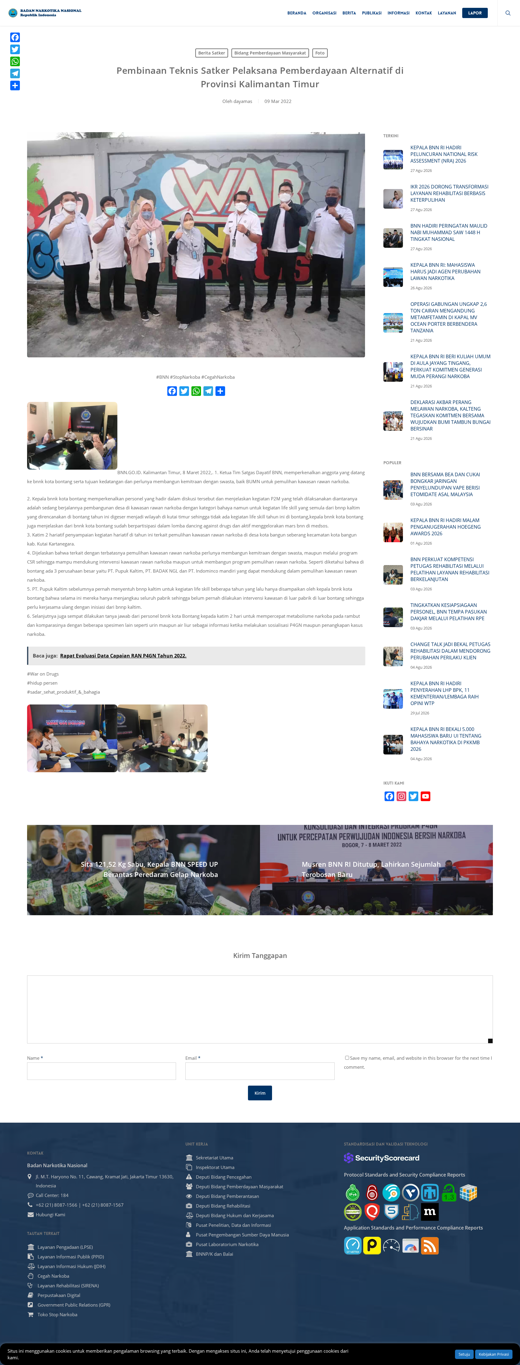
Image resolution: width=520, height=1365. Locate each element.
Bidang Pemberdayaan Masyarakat (270, 53)
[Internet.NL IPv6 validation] (391, 1193)
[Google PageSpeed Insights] (410, 1246)
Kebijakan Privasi (494, 1354)
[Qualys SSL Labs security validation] (372, 1212)
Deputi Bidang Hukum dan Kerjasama (235, 1215)
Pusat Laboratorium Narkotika (227, 1244)
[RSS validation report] (430, 1246)
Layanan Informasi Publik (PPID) (71, 1257)
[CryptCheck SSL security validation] (353, 1212)
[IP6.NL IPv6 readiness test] (372, 1193)
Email (192, 1058)
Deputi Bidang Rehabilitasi (223, 1206)
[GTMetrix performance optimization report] (353, 1246)
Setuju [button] (464, 1354)
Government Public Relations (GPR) (74, 1305)
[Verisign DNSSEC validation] (410, 1193)
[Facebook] (15, 37)
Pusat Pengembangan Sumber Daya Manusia (242, 1235)
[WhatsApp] (15, 61)
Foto (320, 53)
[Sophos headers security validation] (391, 1212)
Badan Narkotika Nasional (57, 1165)
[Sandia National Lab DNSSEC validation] (430, 1193)
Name (35, 1058)
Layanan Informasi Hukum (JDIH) (71, 1266)
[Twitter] (15, 49)
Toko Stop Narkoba (57, 1314)
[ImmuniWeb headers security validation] (410, 1212)
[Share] (15, 85)
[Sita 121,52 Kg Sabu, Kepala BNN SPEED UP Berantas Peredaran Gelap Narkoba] (143, 870)
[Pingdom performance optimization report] (372, 1246)
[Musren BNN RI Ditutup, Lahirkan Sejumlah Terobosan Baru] (376, 870)
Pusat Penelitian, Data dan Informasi (233, 1225)
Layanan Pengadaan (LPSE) (65, 1247)
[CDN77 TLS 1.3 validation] (449, 1193)
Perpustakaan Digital (59, 1295)
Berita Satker (211, 53)
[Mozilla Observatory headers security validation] (430, 1212)
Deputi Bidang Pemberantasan (227, 1196)
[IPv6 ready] (353, 1193)
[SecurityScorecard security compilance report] (381, 1157)
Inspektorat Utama (215, 1167)
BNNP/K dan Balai (214, 1254)
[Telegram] (15, 73)
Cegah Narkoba (53, 1276)
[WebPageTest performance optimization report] (391, 1246)
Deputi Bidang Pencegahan (224, 1177)
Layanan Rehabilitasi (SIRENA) (68, 1286)
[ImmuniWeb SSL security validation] (468, 1193)
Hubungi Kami (50, 1214)
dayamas (243, 101)
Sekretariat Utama (214, 1158)
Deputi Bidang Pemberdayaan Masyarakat (239, 1186)
